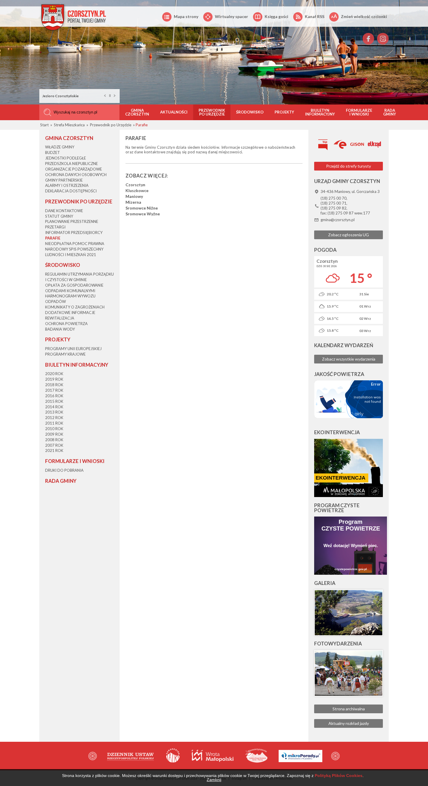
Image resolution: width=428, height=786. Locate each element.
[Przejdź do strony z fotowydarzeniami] (348, 673)
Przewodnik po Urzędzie (212, 112)
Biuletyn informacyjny (320, 112)
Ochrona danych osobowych (76, 174)
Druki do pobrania (64, 470)
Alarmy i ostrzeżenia (67, 185)
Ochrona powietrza (66, 323)
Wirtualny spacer (231, 16)
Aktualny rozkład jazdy (348, 723)
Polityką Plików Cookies (338, 775)
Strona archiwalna (349, 708)
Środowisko (249, 112)
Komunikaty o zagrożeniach (75, 307)
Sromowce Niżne (141, 208)
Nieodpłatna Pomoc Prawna (74, 243)
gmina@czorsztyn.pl (338, 219)
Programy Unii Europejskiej (73, 348)
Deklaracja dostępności (71, 191)
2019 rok (54, 379)
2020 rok (54, 373)
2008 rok (54, 439)
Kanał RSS (314, 16)
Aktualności (174, 112)
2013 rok (54, 412)
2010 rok (54, 428)
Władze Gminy (59, 147)
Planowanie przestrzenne (71, 221)
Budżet (52, 152)
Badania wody (60, 329)
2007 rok (54, 445)
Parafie (52, 238)
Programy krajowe (65, 354)
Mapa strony (186, 16)
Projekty (284, 112)
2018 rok (54, 384)
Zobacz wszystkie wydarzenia (348, 358)
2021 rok (54, 450)
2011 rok (54, 423)
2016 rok (54, 395)
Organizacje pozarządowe (73, 169)
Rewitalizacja (59, 318)
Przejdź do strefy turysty (348, 166)
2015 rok (54, 401)
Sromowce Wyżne (142, 214)
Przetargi (55, 227)
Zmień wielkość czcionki (364, 16)
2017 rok (54, 390)
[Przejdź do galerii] (348, 613)
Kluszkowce (136, 191)
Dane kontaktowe (64, 210)
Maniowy (134, 196)
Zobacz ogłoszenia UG (348, 234)
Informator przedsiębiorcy (73, 232)
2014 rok (54, 406)
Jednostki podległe (65, 158)
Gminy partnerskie (64, 180)
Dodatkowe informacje (70, 312)
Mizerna (133, 202)
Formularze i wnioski (359, 112)
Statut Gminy (59, 216)
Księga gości (276, 16)
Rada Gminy (389, 112)
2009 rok (54, 434)
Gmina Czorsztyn (137, 112)
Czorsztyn (135, 185)
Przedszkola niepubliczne (71, 163)
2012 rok (54, 417)
